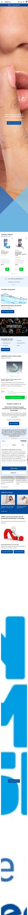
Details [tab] (14, 444)
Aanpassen (13, 472)
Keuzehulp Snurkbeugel (7, 551)
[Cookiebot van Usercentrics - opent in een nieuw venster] (20, 441)
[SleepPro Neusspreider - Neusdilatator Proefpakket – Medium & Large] (21, 243)
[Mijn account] (21, 2)
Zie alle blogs (4, 511)
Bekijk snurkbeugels (6, 311)
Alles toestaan (14, 468)
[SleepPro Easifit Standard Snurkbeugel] (7, 243)
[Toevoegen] (7, 269)
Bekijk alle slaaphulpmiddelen (14, 122)
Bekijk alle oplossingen (6, 236)
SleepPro (3, 250)
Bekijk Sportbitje (5, 349)
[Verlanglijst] (23, 2)
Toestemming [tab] (5, 444)
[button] (11, 273)
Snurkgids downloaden (14, 781)
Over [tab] (23, 444)
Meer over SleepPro (14, 423)
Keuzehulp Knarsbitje (19, 551)
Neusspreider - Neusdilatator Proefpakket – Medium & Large (21, 253)
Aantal (3, 397)
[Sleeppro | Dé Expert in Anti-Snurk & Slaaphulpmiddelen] (9, 2)
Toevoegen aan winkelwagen (15, 397)
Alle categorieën (4, 486)
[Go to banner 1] (14, 302)
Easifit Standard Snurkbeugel (5, 252)
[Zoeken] (19, 2)
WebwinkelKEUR (16, 4)
